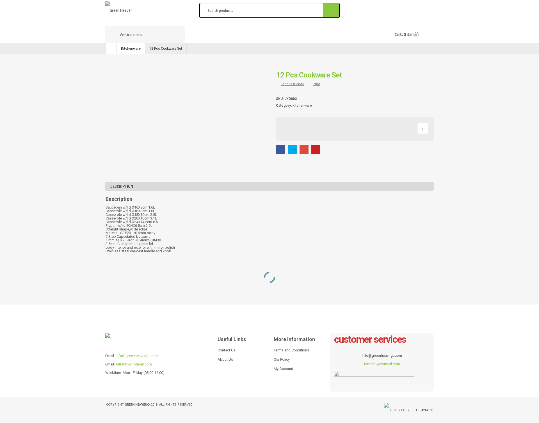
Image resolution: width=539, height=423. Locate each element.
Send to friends (292, 84)
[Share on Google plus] (304, 149)
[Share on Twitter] (292, 149)
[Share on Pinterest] (315, 149)
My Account (283, 369)
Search (331, 10)
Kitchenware (131, 49)
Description (121, 186)
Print (316, 84)
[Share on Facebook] (280, 149)
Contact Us (227, 350)
